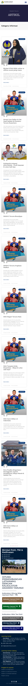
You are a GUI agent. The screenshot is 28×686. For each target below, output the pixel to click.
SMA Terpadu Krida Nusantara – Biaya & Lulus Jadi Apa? (12, 367)
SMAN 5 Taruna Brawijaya (12, 216)
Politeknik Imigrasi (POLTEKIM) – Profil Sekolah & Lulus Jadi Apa (13, 165)
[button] (25, 2)
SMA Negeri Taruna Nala (12, 317)
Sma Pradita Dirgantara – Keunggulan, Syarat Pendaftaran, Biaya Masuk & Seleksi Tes (13, 472)
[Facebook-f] (14, 681)
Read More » (6, 82)
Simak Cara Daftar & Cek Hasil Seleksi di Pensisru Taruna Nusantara (12, 121)
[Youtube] (16, 681)
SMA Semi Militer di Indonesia (10, 419)
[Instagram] (12, 681)
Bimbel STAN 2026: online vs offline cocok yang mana (13, 69)
